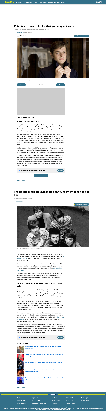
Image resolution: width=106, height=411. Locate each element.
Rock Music (18, 2)
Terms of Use (69, 400)
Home (18, 180)
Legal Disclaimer (22, 403)
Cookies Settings (70, 403)
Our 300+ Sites (70, 398)
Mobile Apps (85, 398)
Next (60, 85)
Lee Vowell (19, 201)
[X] (97, 2)
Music (35, 2)
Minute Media (9, 407)
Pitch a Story (36, 400)
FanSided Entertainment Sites (56, 2)
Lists (41, 2)
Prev (21, 85)
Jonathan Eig (20, 32)
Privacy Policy (56, 400)
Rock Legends (28, 2)
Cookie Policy (85, 400)
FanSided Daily (21, 400)
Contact (54, 398)
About (45, 2)
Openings (35, 398)
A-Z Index (54, 403)
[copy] (26, 36)
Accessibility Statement (39, 403)
